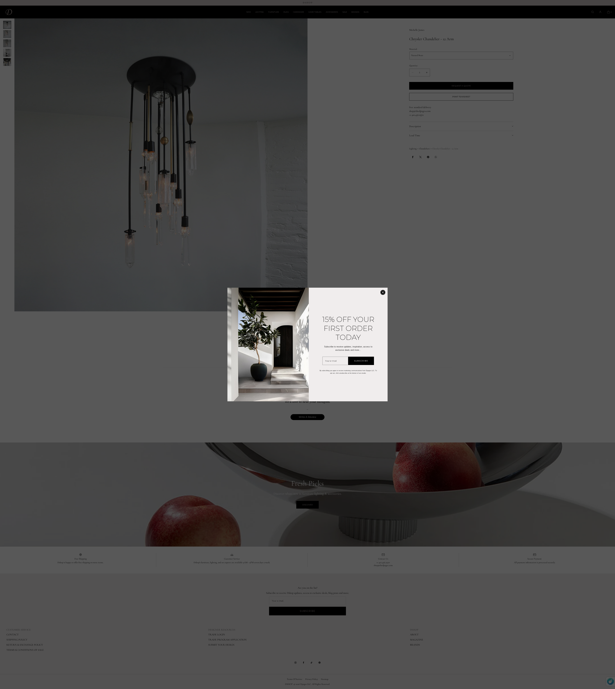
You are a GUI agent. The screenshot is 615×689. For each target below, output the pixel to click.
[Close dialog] (383, 292)
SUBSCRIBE (361, 361)
